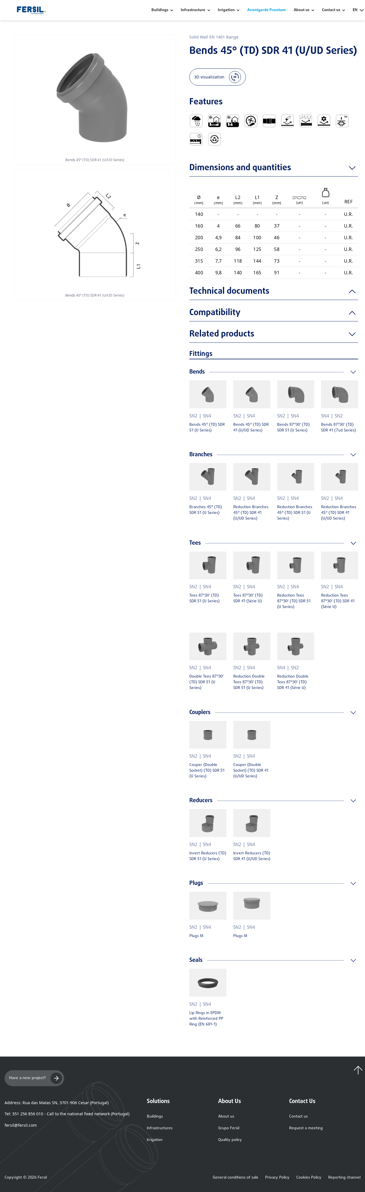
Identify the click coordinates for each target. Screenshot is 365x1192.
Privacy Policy (277, 1178)
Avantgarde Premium (266, 10)
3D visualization (209, 77)
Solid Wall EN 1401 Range (213, 37)
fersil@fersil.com (21, 1125)
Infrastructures (160, 1128)
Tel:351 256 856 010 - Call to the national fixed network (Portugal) (67, 1113)
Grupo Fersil (228, 1128)
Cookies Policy (308, 1178)
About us (226, 1117)
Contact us (298, 1117)
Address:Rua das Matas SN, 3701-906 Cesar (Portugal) (57, 1102)
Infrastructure (193, 10)
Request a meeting (306, 1128)
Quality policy (230, 1140)
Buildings (159, 10)
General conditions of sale (235, 1178)
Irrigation (226, 10)
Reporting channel (344, 1178)
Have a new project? (27, 1078)
